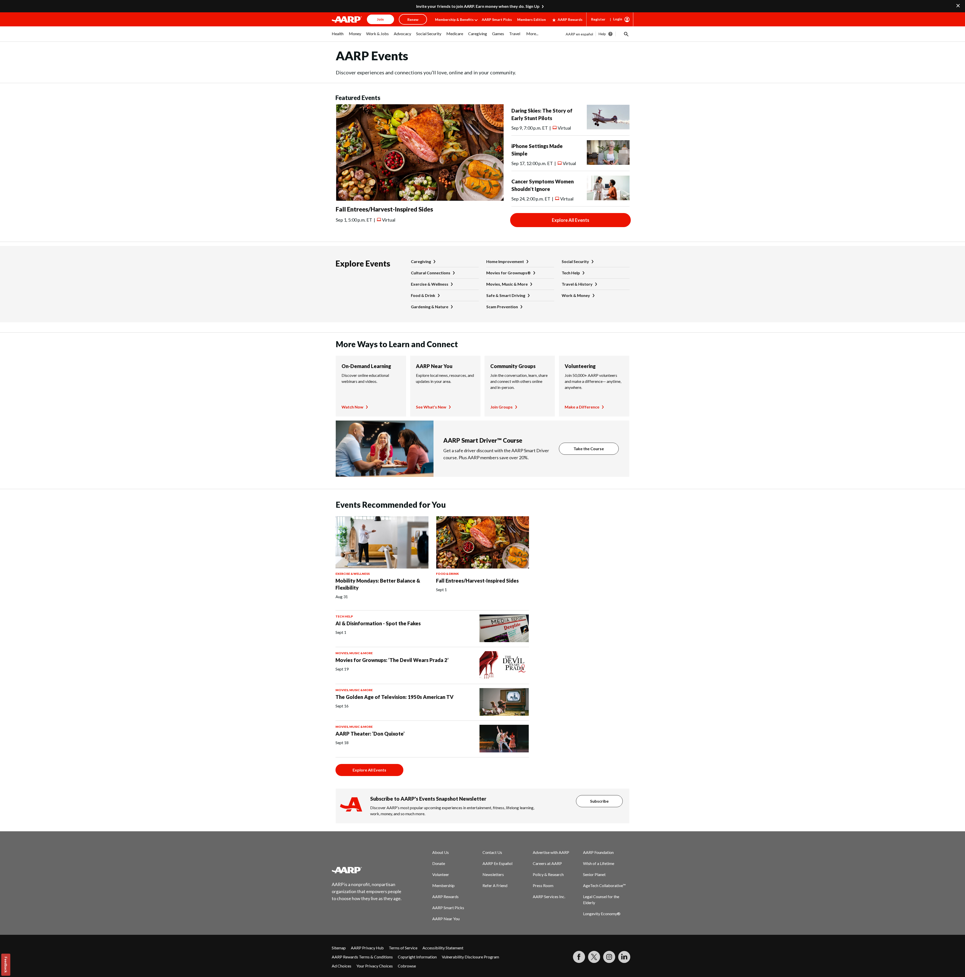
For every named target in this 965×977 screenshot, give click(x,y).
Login (617, 19)
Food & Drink (423, 295)
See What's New (431, 406)
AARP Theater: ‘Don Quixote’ (370, 734)
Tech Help (571, 272)
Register (598, 19)
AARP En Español (497, 863)
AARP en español (579, 34)
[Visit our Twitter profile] (594, 957)
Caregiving (421, 261)
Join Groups (501, 406)
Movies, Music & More (507, 284)
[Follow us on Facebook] (579, 957)
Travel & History (577, 284)
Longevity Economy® (601, 913)
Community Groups (513, 366)
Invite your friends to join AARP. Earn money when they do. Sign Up (478, 6)
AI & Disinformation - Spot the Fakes (378, 623)
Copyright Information (417, 956)
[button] (625, 33)
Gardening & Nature (429, 306)
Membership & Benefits (454, 19)
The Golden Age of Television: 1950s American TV (394, 697)
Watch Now (352, 406)
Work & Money (576, 295)
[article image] (420, 199)
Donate (438, 863)
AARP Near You (434, 366)
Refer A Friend (494, 885)
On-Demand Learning (366, 366)
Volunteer (440, 874)
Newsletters (493, 874)
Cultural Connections (430, 272)
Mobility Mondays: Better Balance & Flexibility (377, 584)
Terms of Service (403, 947)
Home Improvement (505, 261)
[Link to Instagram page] (609, 957)
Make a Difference (582, 406)
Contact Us (492, 852)
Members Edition (531, 19)
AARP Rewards (570, 19)
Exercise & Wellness (429, 284)
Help (602, 34)
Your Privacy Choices (374, 965)
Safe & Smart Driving (505, 295)
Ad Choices (341, 965)
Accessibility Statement (442, 947)
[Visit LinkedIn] (624, 957)
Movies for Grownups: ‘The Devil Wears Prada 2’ (392, 660)
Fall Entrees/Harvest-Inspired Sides (384, 209)
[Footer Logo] (367, 870)
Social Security (575, 261)
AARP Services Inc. (549, 896)
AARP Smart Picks (497, 19)
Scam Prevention (502, 306)
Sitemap (339, 947)
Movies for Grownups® (508, 272)
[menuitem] (338, 36)
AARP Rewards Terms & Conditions (362, 956)
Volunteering (580, 366)
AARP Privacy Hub (367, 947)
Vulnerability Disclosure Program (470, 956)
